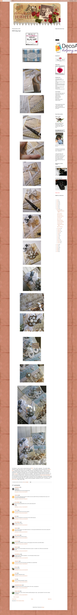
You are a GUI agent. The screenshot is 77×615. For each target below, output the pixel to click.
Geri (15, 579)
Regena (16, 567)
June (58, 235)
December (59, 209)
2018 (57, 201)
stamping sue (17, 487)
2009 (57, 248)
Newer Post (14, 599)
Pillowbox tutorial (60, 220)
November (59, 228)
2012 (57, 244)
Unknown (16, 495)
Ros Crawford (17, 535)
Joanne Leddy (17, 591)
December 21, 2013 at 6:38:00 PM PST (21, 594)
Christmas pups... (60, 223)
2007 (57, 251)
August (58, 232)
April (58, 238)
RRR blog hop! (59, 214)
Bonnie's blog (14, 479)
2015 (57, 205)
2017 (57, 202)
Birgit (16, 516)
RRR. (32, 468)
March (58, 239)
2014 (57, 207)
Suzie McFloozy (17, 554)
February (58, 241)
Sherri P (16, 510)
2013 (57, 208)
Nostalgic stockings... (60, 216)
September (59, 231)
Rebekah (16, 547)
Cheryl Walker (17, 502)
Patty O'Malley (17, 522)
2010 (57, 247)
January (58, 242)
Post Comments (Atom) (20, 600)
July (58, 234)
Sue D (16, 573)
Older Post (49, 599)
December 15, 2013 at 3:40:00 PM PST (21, 575)
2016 (57, 204)
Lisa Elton (16, 541)
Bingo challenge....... (60, 226)
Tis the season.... (60, 213)
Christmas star (59, 217)
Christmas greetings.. (60, 221)
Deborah (16, 528)
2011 (57, 245)
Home (32, 599)
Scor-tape (15, 473)
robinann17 (17, 561)
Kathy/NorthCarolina (18, 585)
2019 (57, 200)
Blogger (43, 607)
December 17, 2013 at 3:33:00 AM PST (21, 587)
